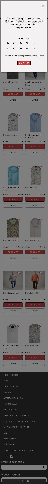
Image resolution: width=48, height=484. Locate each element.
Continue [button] (24, 63)
